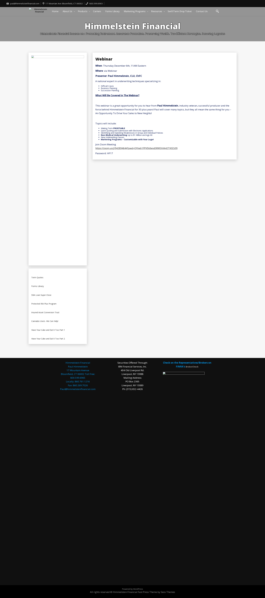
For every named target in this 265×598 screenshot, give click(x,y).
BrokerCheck (192, 366)
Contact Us (202, 11)
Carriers (97, 11)
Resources (156, 11)
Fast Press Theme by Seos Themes (156, 592)
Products (82, 11)
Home (55, 11)
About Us (67, 11)
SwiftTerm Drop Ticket (180, 11)
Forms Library (112, 11)
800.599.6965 (96, 3)
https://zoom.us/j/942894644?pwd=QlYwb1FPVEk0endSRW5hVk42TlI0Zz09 (136, 148)
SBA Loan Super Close (41, 295)
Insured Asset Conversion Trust (45, 312)
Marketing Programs (134, 11)
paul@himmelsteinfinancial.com (24, 3)
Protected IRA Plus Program (43, 304)
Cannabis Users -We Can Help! (44, 321)
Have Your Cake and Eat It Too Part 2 (48, 339)
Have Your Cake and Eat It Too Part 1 (48, 330)
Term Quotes (37, 277)
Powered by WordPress (132, 589)
